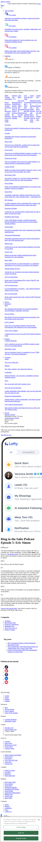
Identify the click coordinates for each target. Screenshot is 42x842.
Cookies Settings (21, 827)
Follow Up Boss (10, 770)
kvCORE (8, 772)
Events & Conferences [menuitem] (12, 624)
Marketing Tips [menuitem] (9, 626)
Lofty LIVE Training (11, 713)
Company (8, 357)
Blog (6, 707)
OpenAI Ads (9, 757)
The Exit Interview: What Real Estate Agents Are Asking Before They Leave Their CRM (23, 647)
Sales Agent (8, 743)
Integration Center (10, 721)
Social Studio (9, 791)
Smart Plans (8, 786)
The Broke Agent (12, 554)
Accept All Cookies (21, 838)
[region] (21, 829)
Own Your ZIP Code (11, 760)
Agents (7, 696)
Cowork (7, 741)
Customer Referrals (11, 719)
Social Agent (9, 747)
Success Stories (9, 709)
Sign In (7, 413)
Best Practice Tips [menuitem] (10, 623)
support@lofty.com (11, 729)
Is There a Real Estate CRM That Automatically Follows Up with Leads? (22, 651)
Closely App (8, 796)
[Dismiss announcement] (1, 7)
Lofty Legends (9, 711)
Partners (7, 339)
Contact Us (8, 811)
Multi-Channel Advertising (13, 755)
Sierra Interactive (10, 775)
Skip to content (5, 1)
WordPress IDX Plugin (12, 789)
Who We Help (9, 11)
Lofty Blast (8, 758)
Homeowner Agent (11, 745)
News (6, 810)
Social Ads (8, 762)
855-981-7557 (9, 728)
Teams (7, 697)
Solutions (7, 56)
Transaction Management (12, 793)
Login (7, 418)
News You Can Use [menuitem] (11, 628)
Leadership (8, 808)
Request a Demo (10, 414)
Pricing (7, 302)
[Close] (39, 820)
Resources (8, 304)
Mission (7, 806)
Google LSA (9, 764)
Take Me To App (6, 435)
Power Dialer (9, 784)
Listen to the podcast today (9, 608)
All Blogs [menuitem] (8, 621)
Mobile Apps (9, 794)
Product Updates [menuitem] (10, 630)
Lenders (7, 701)
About (7, 804)
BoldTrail (8, 774)
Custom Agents (9, 748)
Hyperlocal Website (11, 787)
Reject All (21, 833)
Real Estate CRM (10, 782)
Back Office (8, 798)
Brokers (7, 699)
